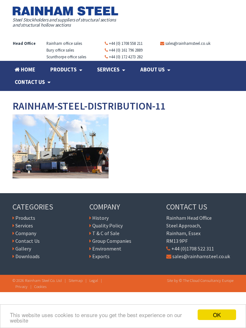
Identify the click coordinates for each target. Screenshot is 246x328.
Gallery (23, 248)
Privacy (21, 286)
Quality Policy (107, 225)
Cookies (40, 286)
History (100, 218)
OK (217, 315)
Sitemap (76, 280)
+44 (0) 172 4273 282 (126, 56)
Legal (93, 280)
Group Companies (111, 241)
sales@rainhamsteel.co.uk (187, 43)
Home (27, 69)
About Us (153, 69)
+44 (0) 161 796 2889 (126, 50)
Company (25, 233)
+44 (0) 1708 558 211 (126, 43)
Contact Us (30, 82)
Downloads (27, 256)
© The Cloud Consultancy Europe (206, 280)
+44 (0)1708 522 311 (192, 248)
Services (108, 69)
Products (64, 69)
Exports (101, 256)
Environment (106, 248)
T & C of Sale (105, 233)
